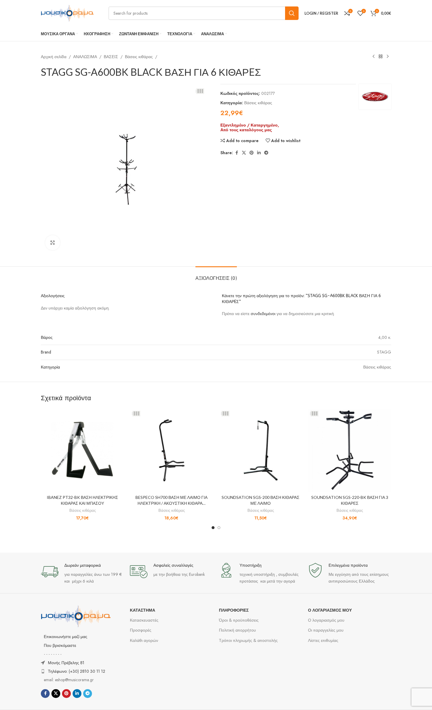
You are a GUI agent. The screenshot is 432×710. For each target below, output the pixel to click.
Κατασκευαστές (144, 620)
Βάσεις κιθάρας (139, 57)
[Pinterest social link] (251, 153)
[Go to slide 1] (213, 527)
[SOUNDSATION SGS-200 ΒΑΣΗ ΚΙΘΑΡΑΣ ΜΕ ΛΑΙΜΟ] (260, 450)
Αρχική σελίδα (53, 57)
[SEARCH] (292, 13)
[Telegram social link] (266, 153)
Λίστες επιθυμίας (323, 640)
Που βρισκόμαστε (60, 645)
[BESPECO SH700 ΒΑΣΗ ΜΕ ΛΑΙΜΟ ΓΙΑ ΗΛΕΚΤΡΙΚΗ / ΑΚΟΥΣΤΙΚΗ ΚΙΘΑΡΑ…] (171, 450)
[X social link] (244, 153)
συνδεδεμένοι (264, 314)
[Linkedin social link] (258, 153)
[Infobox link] (82, 573)
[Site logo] (67, 13)
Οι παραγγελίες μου (326, 630)
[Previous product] (373, 56)
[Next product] (387, 56)
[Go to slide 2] (218, 527)
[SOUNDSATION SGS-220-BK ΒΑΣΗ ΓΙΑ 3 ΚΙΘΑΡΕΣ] (349, 450)
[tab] (216, 275)
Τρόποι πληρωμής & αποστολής (248, 640)
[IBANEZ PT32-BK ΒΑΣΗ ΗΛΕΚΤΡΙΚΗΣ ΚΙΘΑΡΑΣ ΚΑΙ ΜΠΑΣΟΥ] (82, 450)
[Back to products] (380, 56)
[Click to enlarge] (52, 242)
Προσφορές (140, 630)
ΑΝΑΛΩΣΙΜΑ (85, 57)
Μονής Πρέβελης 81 (66, 663)
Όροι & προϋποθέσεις (239, 620)
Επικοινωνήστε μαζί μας (65, 637)
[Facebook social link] (236, 153)
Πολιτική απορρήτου (237, 630)
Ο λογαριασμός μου (326, 620)
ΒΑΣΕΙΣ (111, 57)
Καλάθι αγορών (144, 640)
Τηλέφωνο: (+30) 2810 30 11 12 (76, 671)
